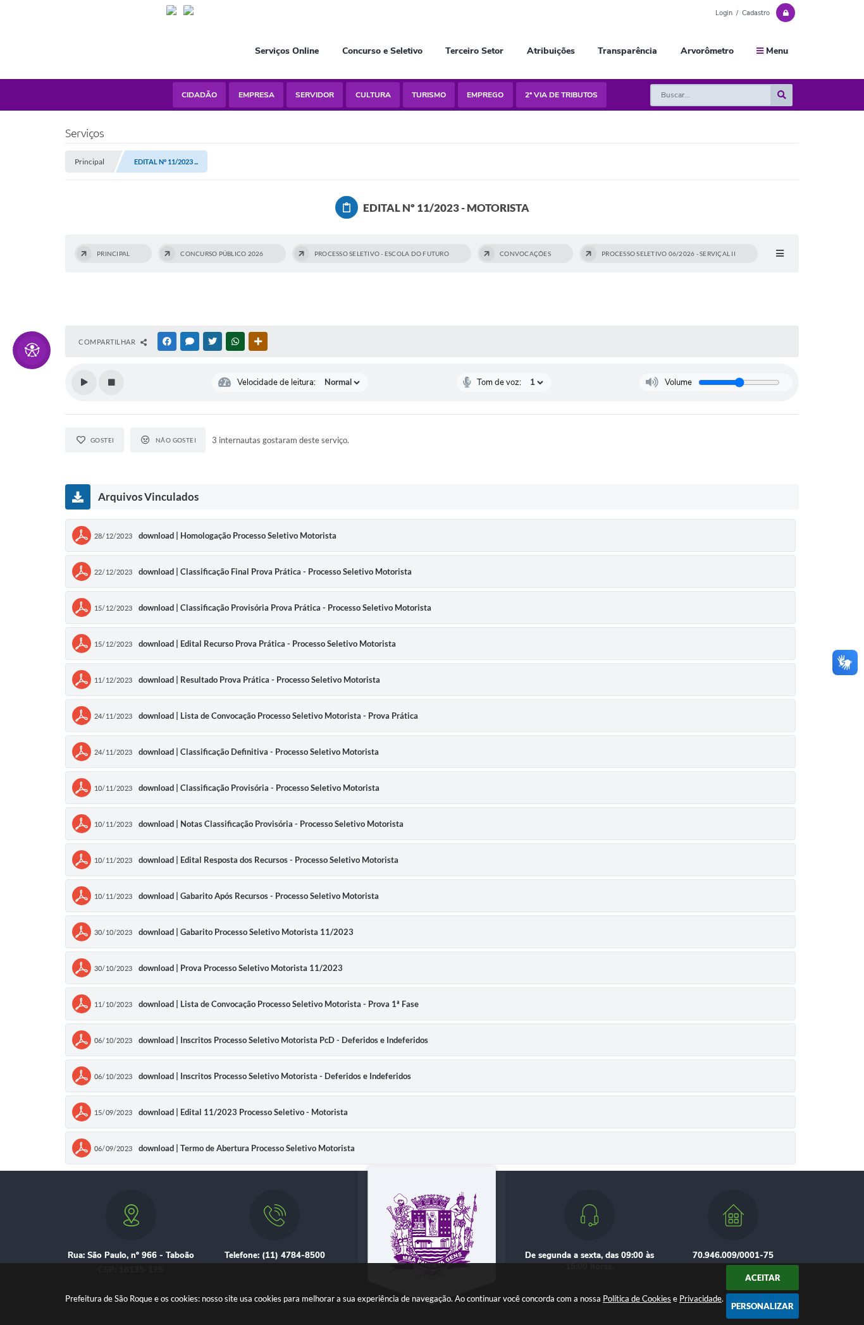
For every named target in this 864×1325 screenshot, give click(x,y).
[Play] (84, 382)
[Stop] (111, 382)
